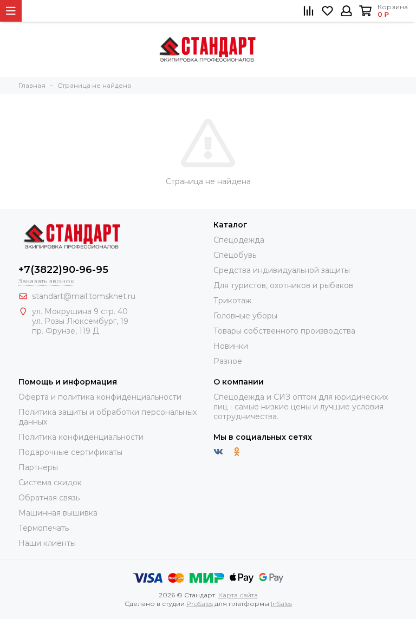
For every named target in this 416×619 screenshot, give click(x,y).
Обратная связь (49, 498)
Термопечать (43, 528)
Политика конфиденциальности (81, 437)
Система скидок (50, 482)
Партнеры (38, 467)
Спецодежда (238, 240)
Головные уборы (245, 316)
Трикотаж (232, 300)
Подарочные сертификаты (70, 452)
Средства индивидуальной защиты (281, 270)
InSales (281, 604)
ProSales (199, 604)
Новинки (230, 346)
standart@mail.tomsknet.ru (83, 296)
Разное (227, 361)
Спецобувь (234, 255)
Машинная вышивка (58, 513)
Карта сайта (238, 595)
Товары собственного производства (284, 331)
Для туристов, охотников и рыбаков (283, 285)
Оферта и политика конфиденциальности (99, 397)
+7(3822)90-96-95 (63, 270)
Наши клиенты (47, 543)
